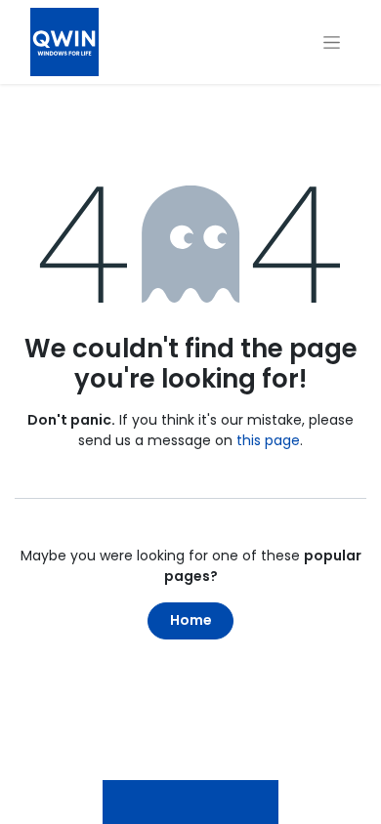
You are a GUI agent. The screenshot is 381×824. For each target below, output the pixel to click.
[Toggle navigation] (332, 42)
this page (268, 440)
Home (191, 620)
